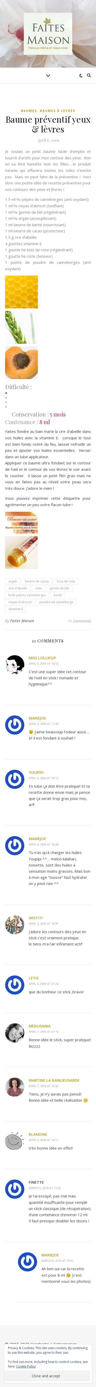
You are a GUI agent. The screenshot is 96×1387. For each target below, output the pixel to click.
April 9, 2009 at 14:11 (43, 1140)
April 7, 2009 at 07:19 (43, 1032)
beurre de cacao (37, 581)
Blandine (38, 1134)
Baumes (29, 111)
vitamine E (15, 609)
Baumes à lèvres (57, 111)
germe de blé (59, 588)
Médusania (40, 1025)
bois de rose (66, 581)
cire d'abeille (17, 588)
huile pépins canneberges (27, 595)
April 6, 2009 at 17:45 (43, 724)
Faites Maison (22, 620)
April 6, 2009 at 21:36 (43, 984)
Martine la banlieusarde (54, 1080)
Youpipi (36, 772)
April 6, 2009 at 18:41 (43, 923)
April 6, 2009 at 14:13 (43, 663)
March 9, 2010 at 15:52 (45, 1188)
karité (58, 595)
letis (33, 978)
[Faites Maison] (48, 34)
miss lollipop (42, 657)
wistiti (35, 917)
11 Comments (79, 620)
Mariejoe (37, 718)
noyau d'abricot (19, 602)
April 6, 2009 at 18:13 (43, 778)
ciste (38, 588)
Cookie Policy (26, 1366)
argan (12, 581)
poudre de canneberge (56, 602)
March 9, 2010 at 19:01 (57, 1261)
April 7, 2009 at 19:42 (43, 1086)
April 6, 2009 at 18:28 (43, 844)
